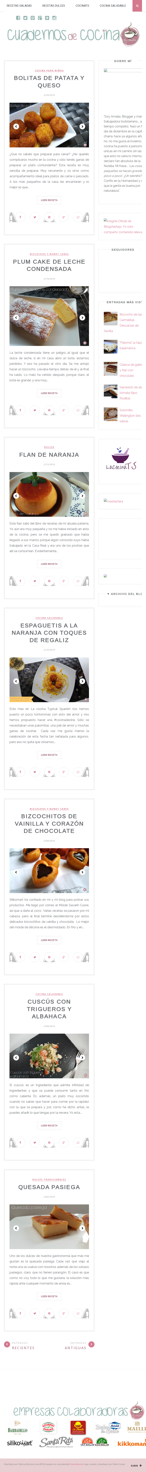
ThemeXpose (76, 1464)
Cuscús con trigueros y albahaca (49, 1008)
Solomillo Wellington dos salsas (130, 415)
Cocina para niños (49, 70)
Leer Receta (49, 200)
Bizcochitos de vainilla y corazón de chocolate (49, 823)
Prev (16, 126)
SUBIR (135, 1466)
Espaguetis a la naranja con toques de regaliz (49, 632)
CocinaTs (82, 5)
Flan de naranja (49, 454)
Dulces (49, 447)
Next (82, 126)
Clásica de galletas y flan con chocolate (133, 370)
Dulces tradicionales (49, 1179)
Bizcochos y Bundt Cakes (49, 254)
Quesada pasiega (49, 1187)
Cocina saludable (113, 5)
